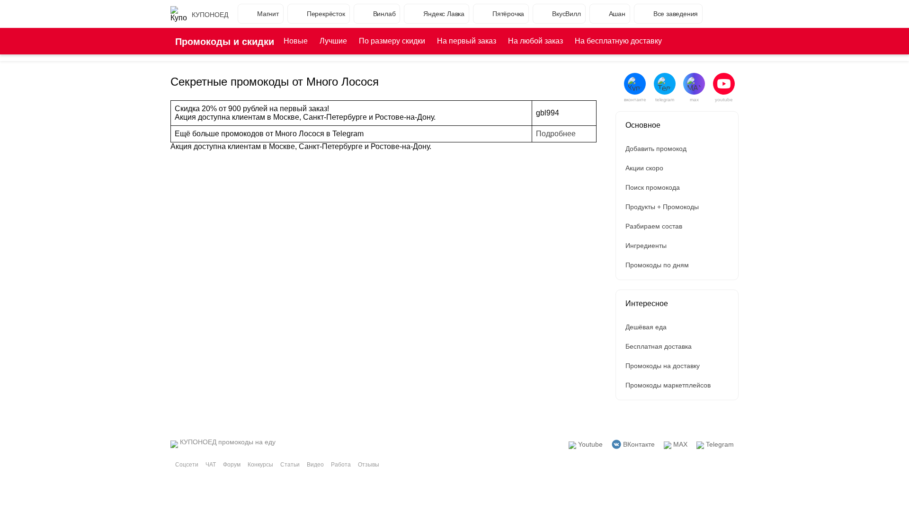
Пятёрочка (508, 14)
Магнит (268, 14)
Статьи (290, 464)
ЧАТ (210, 464)
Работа (341, 464)
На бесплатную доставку (618, 41)
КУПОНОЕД (210, 14)
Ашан (617, 14)
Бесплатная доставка (658, 346)
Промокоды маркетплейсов (668, 385)
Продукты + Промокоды (662, 207)
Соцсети (186, 464)
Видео (315, 464)
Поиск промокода (652, 187)
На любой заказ (535, 41)
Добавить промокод (655, 148)
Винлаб (384, 14)
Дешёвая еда (646, 327)
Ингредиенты (646, 245)
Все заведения (675, 14)
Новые (296, 41)
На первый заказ (466, 41)
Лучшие (333, 41)
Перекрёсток (326, 14)
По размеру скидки (392, 41)
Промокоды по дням (657, 265)
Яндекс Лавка (443, 14)
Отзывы (368, 464)
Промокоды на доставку (662, 366)
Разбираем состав (653, 226)
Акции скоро (644, 168)
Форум (232, 464)
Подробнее (556, 134)
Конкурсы (260, 464)
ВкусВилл (566, 14)
